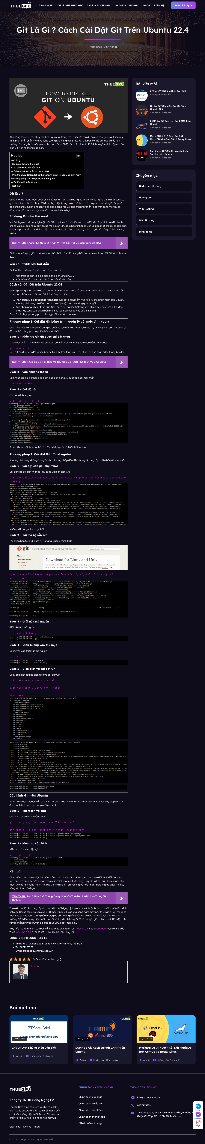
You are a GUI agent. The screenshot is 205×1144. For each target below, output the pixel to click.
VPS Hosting (146, 208)
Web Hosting (146, 220)
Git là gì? (17, 160)
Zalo (198, 1110)
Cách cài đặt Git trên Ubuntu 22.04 (30, 171)
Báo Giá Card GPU (127, 5)
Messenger (198, 1118)
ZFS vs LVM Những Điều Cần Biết (168, 91)
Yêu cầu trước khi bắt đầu (26, 167)
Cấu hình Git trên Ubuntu (25, 182)
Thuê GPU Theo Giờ (70, 5)
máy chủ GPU (23, 932)
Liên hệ (159, 5)
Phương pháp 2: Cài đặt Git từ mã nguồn (33, 178)
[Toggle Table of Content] (77, 156)
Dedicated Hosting (150, 186)
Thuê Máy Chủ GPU (99, 5)
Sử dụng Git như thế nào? (25, 164)
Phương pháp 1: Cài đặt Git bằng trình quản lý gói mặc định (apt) (46, 175)
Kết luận (16, 186)
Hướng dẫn (166, 94)
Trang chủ (46, 5)
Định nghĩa (110, 46)
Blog (146, 5)
